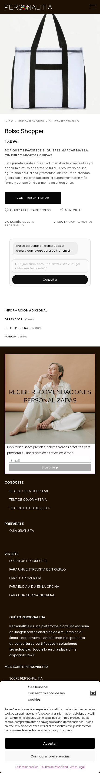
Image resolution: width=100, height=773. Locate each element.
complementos (81, 221)
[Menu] (92, 7)
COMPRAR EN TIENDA (33, 198)
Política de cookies (26, 767)
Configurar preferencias (50, 756)
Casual (30, 319)
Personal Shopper (31, 121)
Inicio (9, 121)
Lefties (22, 336)
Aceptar (50, 743)
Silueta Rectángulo (64, 121)
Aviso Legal (77, 767)
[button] (93, 693)
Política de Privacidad (54, 767)
